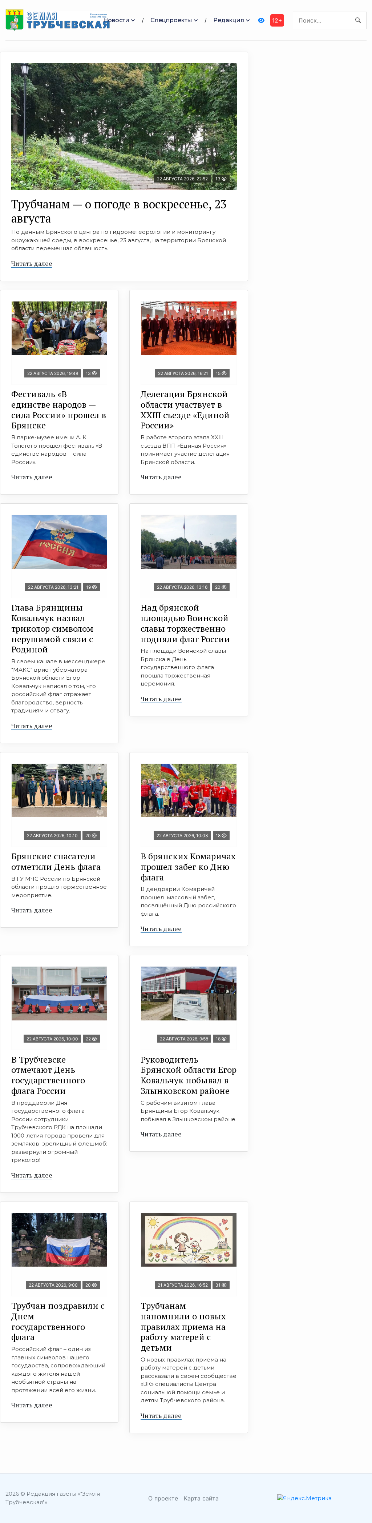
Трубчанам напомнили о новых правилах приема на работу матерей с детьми (183, 1326)
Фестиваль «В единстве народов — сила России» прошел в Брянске (58, 409)
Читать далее (31, 263)
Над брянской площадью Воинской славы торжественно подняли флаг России (185, 622)
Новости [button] (116, 20)
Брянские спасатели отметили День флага (56, 861)
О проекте (163, 1498)
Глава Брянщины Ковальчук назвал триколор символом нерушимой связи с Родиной (52, 628)
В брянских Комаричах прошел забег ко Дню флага (188, 866)
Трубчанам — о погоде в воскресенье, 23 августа (119, 210)
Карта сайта (201, 1498)
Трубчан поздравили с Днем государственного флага (58, 1321)
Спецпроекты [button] (171, 20)
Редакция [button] (228, 20)
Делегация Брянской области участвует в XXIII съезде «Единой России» (185, 409)
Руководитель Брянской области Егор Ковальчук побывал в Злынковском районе (188, 1075)
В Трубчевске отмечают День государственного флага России (48, 1075)
